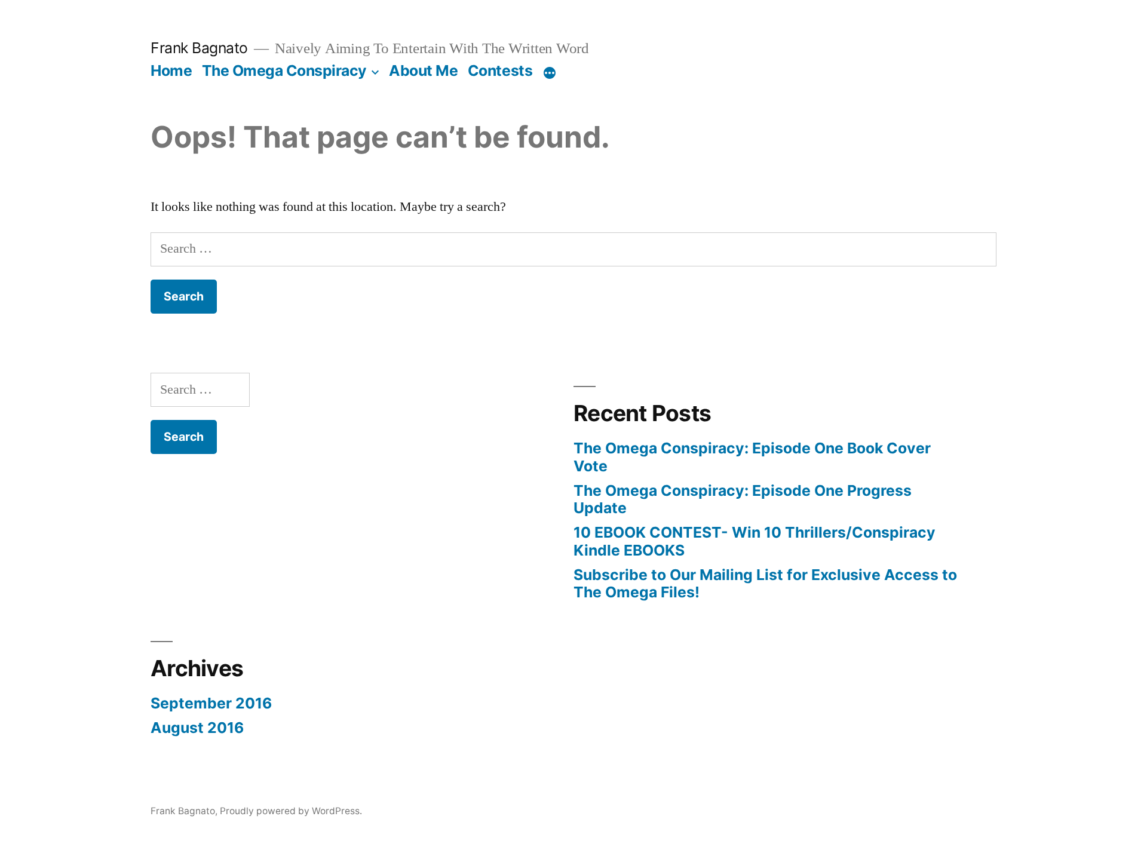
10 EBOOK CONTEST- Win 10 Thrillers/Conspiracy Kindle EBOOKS (755, 541)
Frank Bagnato (199, 48)
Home (171, 70)
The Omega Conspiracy (284, 70)
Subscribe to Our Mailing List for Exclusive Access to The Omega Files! (765, 584)
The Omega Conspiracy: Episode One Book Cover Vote (752, 457)
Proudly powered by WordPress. (291, 811)
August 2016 (197, 728)
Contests (500, 70)
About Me (423, 70)
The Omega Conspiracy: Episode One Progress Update (743, 499)
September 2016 (211, 703)
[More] (549, 73)
